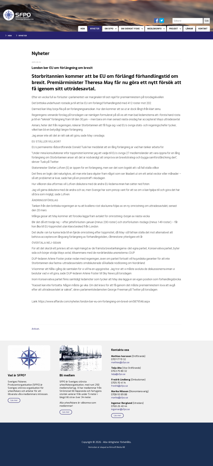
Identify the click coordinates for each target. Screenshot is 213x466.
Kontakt (203, 28)
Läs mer (14, 400)
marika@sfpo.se (119, 397)
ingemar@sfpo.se (120, 409)
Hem (82, 28)
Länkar (189, 28)
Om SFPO (109, 28)
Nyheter (94, 28)
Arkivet (35, 328)
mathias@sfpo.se (120, 362)
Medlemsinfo (154, 28)
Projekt (173, 28)
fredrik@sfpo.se (119, 385)
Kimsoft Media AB (117, 447)
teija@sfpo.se (118, 374)
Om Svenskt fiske (130, 28)
